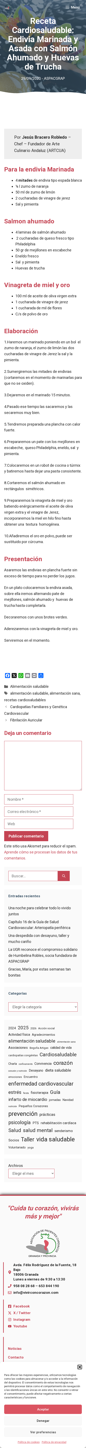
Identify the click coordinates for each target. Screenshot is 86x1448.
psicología (19, 1122)
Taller (27, 1139)
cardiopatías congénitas (23, 1055)
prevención (23, 1113)
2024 (12, 1028)
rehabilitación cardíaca (58, 1123)
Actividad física (19, 1035)
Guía (55, 1092)
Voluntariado (17, 1147)
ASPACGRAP (54, 78)
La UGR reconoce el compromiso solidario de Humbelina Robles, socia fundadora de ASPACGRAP (42, 955)
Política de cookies (29, 1442)
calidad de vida (61, 1048)
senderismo (63, 1131)
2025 (23, 1027)
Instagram (21, 1319)
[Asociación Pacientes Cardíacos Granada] (8, 7)
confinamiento (26, 1064)
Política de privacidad (54, 1442)
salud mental (38, 1130)
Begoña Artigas (39, 1047)
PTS (36, 1123)
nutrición (12, 1106)
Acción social (46, 1028)
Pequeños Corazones (33, 1106)
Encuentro (31, 1076)
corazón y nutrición (17, 1071)
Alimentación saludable (29, 686)
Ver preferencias (43, 1432)
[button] (80, 1367)
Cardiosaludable (58, 1054)
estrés (14, 1092)
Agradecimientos (43, 1034)
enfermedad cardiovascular (40, 1084)
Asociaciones (18, 1048)
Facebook (21, 1306)
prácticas (47, 1114)
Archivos (15, 1165)
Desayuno (36, 1070)
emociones (15, 1076)
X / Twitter (22, 1313)
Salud (14, 1130)
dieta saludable (58, 1070)
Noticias (15, 1348)
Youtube (20, 1326)
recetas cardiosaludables (25, 700)
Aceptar (43, 1409)
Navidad (68, 1100)
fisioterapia (39, 1093)
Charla (12, 1063)
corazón (63, 1063)
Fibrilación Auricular (26, 720)
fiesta (26, 1093)
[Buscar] (64, 876)
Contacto (16, 1357)
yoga (31, 1147)
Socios (13, 1140)
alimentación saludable (29, 693)
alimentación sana (65, 693)
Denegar (43, 1421)
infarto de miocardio (27, 1099)
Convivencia (43, 1064)
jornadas (55, 1100)
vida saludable (55, 1139)
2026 (33, 1028)
